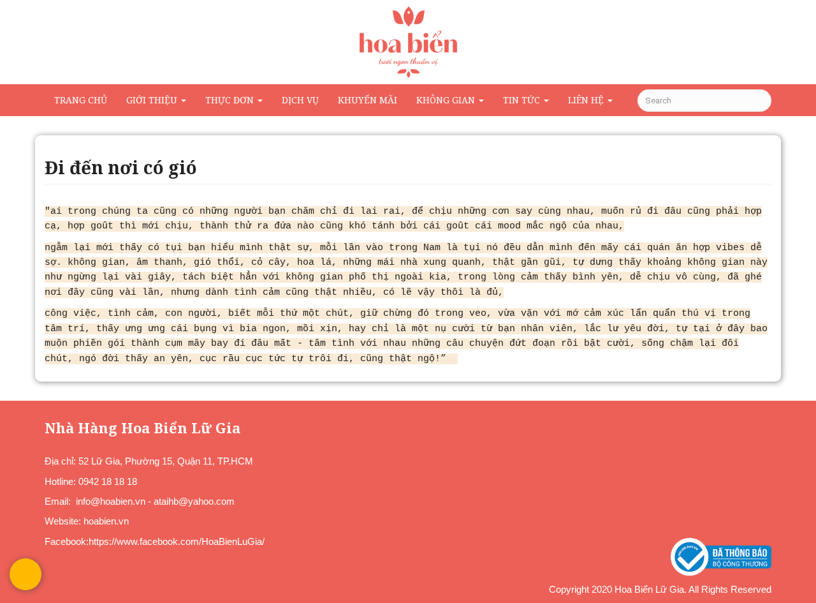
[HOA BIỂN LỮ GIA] (408, 42)
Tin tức (523, 100)
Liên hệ (587, 100)
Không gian (446, 100)
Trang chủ (80, 100)
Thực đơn (230, 100)
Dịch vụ (300, 100)
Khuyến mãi (367, 100)
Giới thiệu (153, 100)
